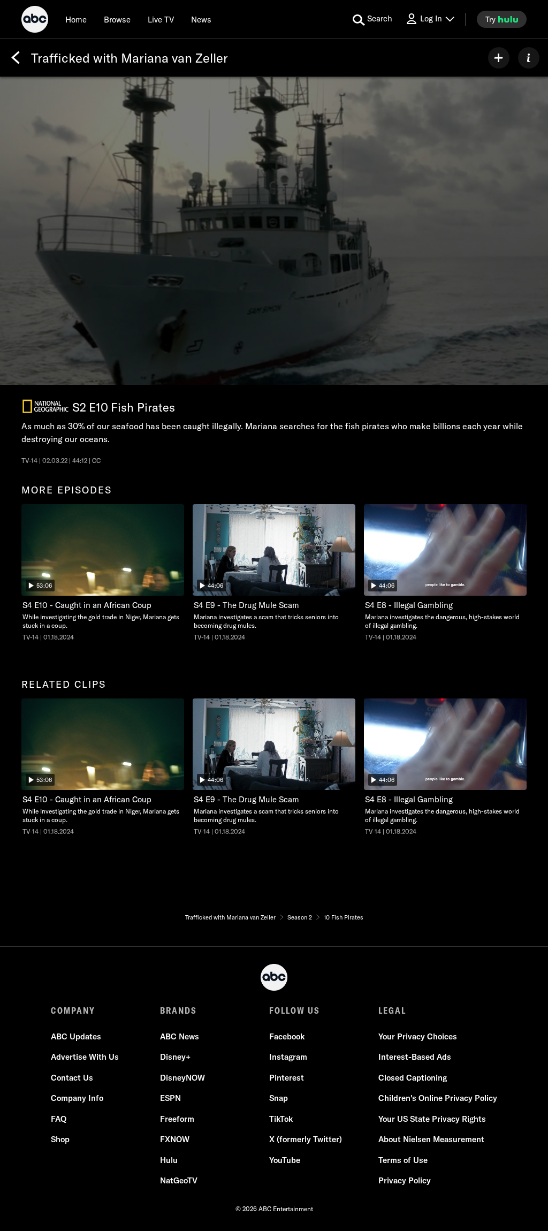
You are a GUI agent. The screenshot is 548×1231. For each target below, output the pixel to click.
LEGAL (392, 1010)
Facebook (287, 1036)
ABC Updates (76, 1036)
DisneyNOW (182, 1078)
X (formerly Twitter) (305, 1139)
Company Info (77, 1098)
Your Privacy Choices (417, 1036)
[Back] (15, 57)
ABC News (179, 1036)
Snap (278, 1098)
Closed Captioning (412, 1078)
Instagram (288, 1057)
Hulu (169, 1160)
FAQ (58, 1119)
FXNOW (174, 1139)
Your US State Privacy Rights (432, 1119)
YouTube (284, 1160)
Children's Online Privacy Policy (437, 1098)
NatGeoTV (178, 1180)
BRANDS (178, 1010)
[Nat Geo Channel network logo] (45, 406)
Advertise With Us (85, 1057)
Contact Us (72, 1078)
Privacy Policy (404, 1180)
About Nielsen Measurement (431, 1139)
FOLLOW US (294, 1010)
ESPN (170, 1098)
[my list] (498, 58)
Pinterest (286, 1078)
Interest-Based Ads (414, 1057)
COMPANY (73, 1010)
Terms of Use (403, 1160)
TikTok (281, 1119)
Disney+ (175, 1057)
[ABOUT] (528, 58)
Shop (60, 1139)
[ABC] (34, 21)
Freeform (177, 1119)
